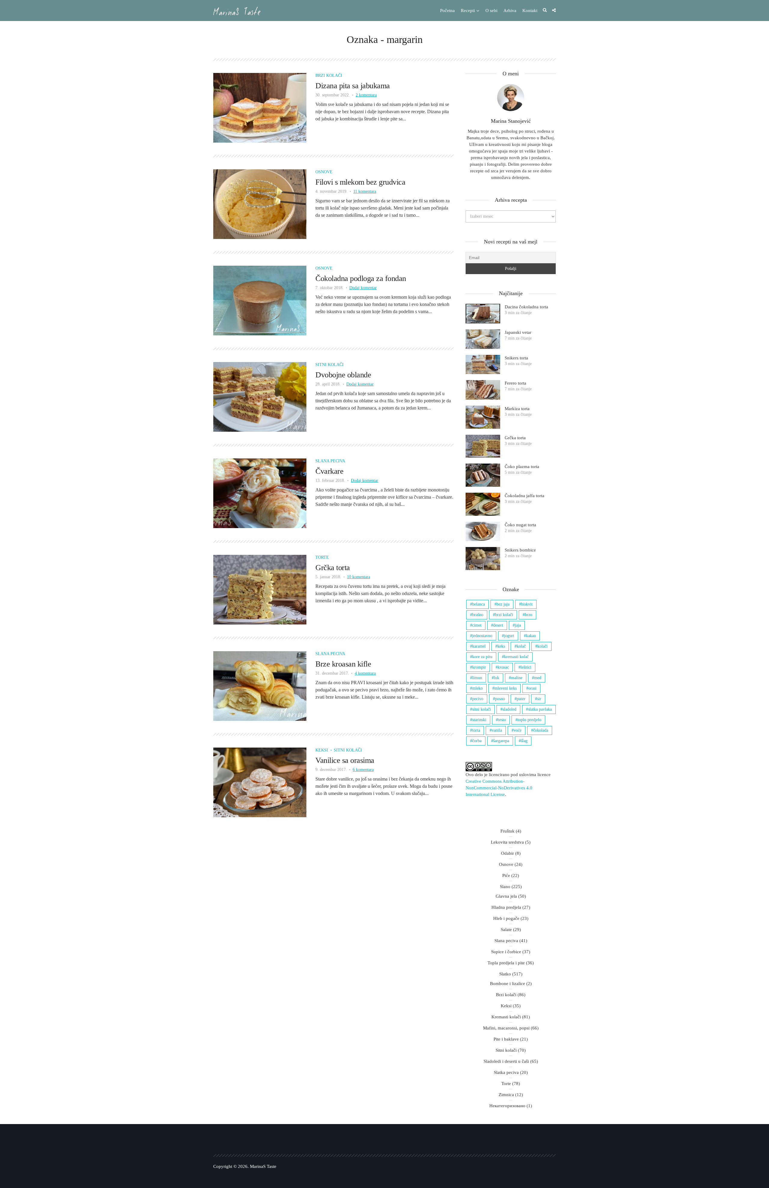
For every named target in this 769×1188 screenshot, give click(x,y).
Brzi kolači (328, 75)
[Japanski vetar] (483, 339)
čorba (477, 741)
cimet (477, 625)
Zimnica (506, 1094)
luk (496, 678)
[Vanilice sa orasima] (259, 781)
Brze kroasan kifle (343, 664)
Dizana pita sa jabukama (352, 85)
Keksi (321, 750)
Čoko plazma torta (522, 466)
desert (498, 625)
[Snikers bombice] (483, 558)
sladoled (509, 709)
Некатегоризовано (507, 1105)
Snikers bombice (520, 550)
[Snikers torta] (483, 364)
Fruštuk (507, 831)
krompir (479, 667)
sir (539, 699)
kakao (531, 635)
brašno (477, 614)
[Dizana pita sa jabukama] (259, 107)
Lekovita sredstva (507, 842)
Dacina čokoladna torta (526, 306)
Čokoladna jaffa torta (524, 495)
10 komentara (358, 577)
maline (516, 678)
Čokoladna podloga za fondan (360, 278)
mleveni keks (505, 688)
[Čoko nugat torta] (483, 531)
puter (521, 699)
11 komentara (364, 191)
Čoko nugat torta (520, 524)
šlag (524, 741)
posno (500, 699)
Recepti (468, 10)
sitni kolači (481, 709)
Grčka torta (332, 567)
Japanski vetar (518, 332)
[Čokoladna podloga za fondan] (259, 300)
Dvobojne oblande (343, 374)
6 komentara (363, 769)
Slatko (505, 974)
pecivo (477, 699)
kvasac (503, 667)
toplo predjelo (529, 720)
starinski (479, 720)
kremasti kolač (516, 656)
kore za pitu (482, 656)
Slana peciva (330, 461)
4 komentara (365, 673)
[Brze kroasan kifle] (259, 685)
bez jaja (503, 604)
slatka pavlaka (540, 709)
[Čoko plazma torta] (483, 475)
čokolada (540, 730)
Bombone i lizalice (507, 983)
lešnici (526, 667)
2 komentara (366, 95)
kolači (542, 646)
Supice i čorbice (506, 951)
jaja (518, 625)
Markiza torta (517, 408)
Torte (322, 557)
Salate (506, 929)
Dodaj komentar (363, 288)
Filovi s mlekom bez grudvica (360, 182)
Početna (447, 10)
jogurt (509, 635)
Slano (505, 886)
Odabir (507, 853)
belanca (478, 604)
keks (501, 646)
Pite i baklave (506, 1039)
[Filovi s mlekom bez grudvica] (259, 203)
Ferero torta (515, 383)
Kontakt (529, 10)
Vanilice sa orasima (344, 760)
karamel (479, 646)
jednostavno (482, 635)
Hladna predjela (506, 907)
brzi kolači (504, 614)
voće (517, 730)
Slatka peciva (506, 1072)
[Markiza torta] (483, 417)
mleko (477, 688)
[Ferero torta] (483, 390)
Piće (506, 875)
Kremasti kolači (506, 1016)
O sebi (491, 10)
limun (477, 678)
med (537, 678)
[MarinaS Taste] (236, 11)
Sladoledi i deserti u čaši (506, 1061)
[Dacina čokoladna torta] (483, 313)
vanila (497, 730)
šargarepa (501, 741)
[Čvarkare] (259, 492)
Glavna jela (506, 896)
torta (476, 730)
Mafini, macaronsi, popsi (506, 1028)
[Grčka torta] (259, 589)
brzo (528, 614)
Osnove (324, 172)
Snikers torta (516, 357)
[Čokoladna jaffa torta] (483, 504)
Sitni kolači (329, 364)
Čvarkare (329, 471)
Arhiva (509, 10)
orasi (532, 688)
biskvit (527, 604)
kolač (521, 646)
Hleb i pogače (506, 918)
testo (502, 720)
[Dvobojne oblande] (259, 396)
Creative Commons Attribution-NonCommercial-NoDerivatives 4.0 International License (499, 788)
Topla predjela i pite (506, 962)
